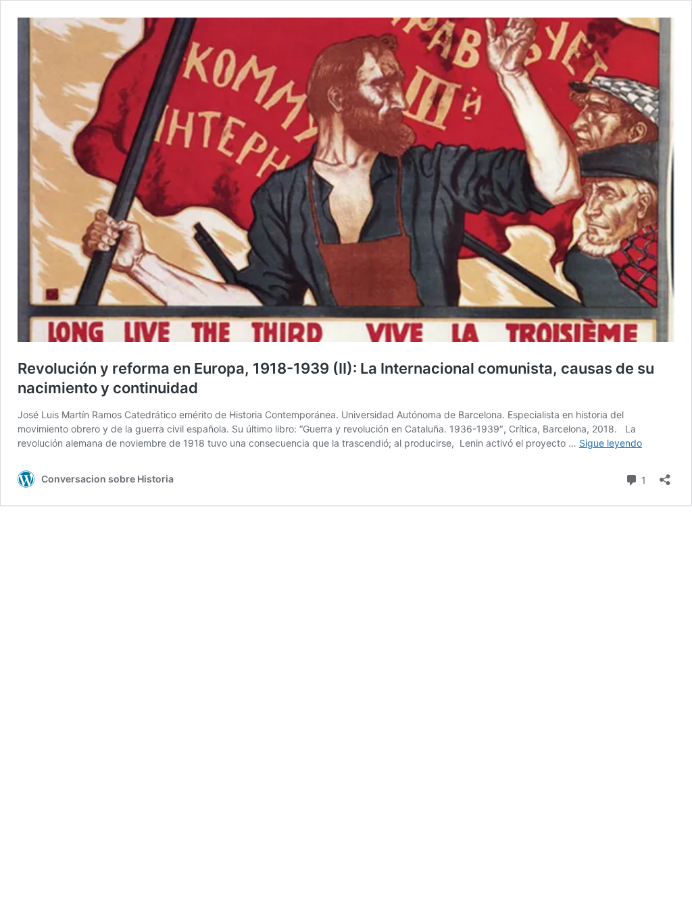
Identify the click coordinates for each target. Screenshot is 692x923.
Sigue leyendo (610, 443)
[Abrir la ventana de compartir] (665, 475)
